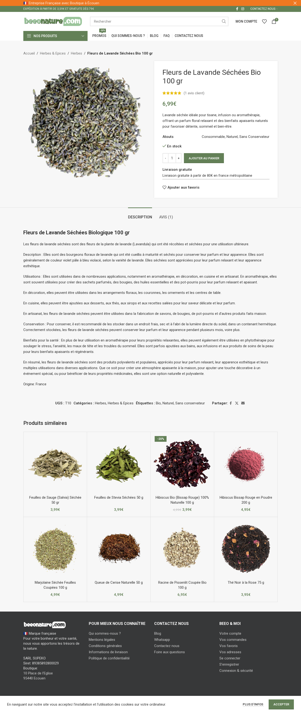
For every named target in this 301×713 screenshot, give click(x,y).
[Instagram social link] (243, 9)
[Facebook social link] (237, 9)
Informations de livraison (108, 652)
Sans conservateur (190, 403)
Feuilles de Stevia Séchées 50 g (118, 497)
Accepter (281, 704)
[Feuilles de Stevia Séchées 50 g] (118, 463)
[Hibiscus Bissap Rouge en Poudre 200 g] (246, 463)
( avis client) (194, 93)
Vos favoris (228, 646)
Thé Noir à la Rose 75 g (246, 582)
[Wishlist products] (264, 21)
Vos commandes (233, 640)
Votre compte (230, 633)
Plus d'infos (253, 704)
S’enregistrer (229, 664)
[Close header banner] (295, 3)
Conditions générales (105, 646)
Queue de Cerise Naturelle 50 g (119, 582)
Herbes (76, 53)
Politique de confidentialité (109, 658)
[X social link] (237, 403)
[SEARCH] (223, 21)
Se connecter (229, 658)
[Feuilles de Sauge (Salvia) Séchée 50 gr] (55, 463)
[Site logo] (53, 21)
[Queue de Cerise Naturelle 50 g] (118, 548)
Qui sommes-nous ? (105, 633)
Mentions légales (102, 640)
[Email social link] (243, 403)
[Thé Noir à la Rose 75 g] (246, 548)
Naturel (168, 403)
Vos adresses (230, 652)
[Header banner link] (150, 3)
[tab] (140, 214)
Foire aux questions (169, 652)
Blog (157, 633)
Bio (158, 403)
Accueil (29, 53)
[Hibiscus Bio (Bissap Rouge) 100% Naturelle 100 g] (182, 463)
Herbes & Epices (53, 53)
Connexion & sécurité (236, 670)
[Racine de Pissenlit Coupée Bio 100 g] (182, 548)
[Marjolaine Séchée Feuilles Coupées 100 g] (55, 548)
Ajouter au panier (204, 158)
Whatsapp (162, 640)
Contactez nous (166, 646)
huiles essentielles (154, 282)
